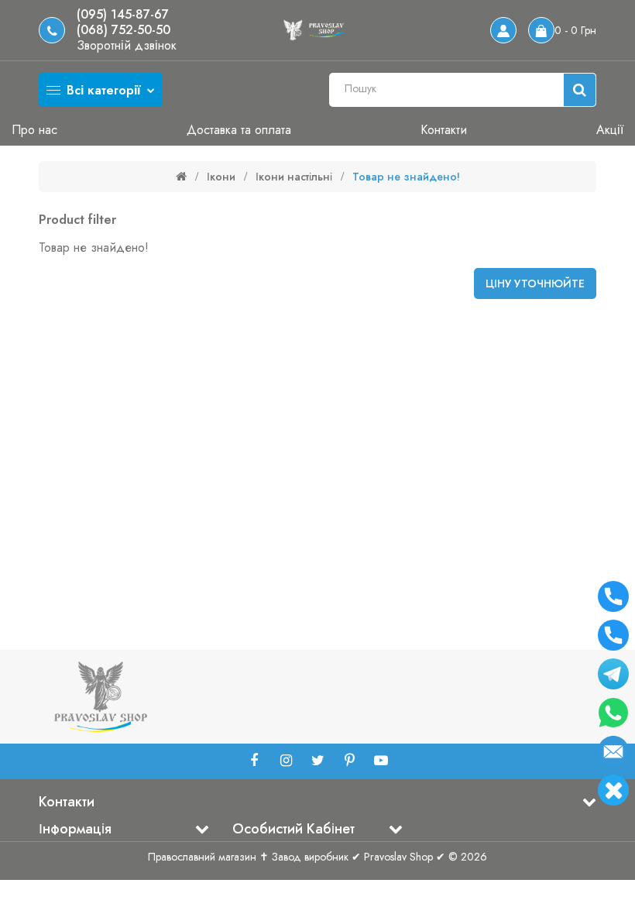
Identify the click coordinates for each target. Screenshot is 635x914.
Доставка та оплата (239, 130)
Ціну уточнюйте (535, 283)
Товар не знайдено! (406, 176)
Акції (609, 130)
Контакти (443, 130)
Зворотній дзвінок (127, 45)
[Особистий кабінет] (503, 30)
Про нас (34, 130)
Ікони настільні (294, 176)
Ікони (221, 176)
